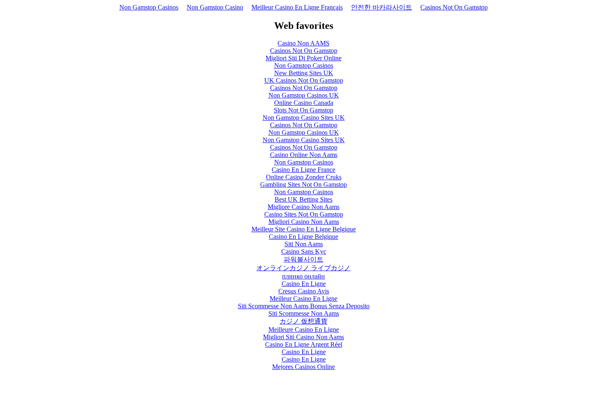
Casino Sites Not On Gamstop (303, 214)
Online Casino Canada (303, 102)
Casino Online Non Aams (303, 154)
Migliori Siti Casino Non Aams (303, 336)
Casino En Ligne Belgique (303, 236)
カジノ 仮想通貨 (303, 321)
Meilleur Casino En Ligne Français (297, 7)
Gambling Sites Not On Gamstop (303, 184)
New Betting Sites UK (303, 72)
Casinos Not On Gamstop (454, 7)
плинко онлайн (303, 276)
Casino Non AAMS (303, 43)
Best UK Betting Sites (303, 199)
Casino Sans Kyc (303, 251)
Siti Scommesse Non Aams (303, 313)
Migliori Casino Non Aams (303, 221)
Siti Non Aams (304, 243)
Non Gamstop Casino (215, 7)
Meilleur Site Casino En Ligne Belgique (303, 229)
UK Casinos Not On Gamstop (303, 80)
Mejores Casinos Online (303, 366)
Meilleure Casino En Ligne (303, 329)
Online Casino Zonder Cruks (303, 177)
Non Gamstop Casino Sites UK (304, 117)
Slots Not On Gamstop (303, 110)
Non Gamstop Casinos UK (303, 95)
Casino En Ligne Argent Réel (303, 344)
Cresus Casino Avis (303, 291)
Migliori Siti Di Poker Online (303, 58)
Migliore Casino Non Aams (303, 206)
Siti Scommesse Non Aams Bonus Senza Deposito (304, 305)
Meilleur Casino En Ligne (303, 298)
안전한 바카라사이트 (381, 7)
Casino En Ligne (304, 283)
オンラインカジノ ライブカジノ (303, 267)
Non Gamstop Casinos (148, 7)
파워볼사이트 (303, 259)
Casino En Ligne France (303, 169)
